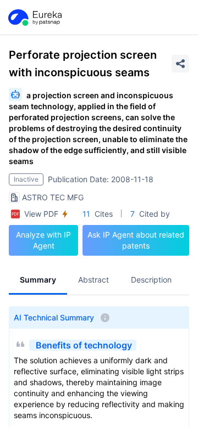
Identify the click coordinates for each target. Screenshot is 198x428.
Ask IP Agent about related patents (135, 240)
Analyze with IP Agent (43, 240)
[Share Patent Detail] (180, 63)
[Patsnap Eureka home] (34, 17)
